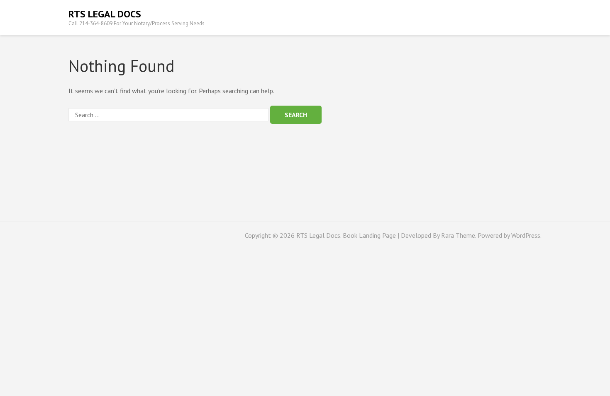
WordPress (525, 235)
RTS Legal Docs (104, 13)
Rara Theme (458, 235)
